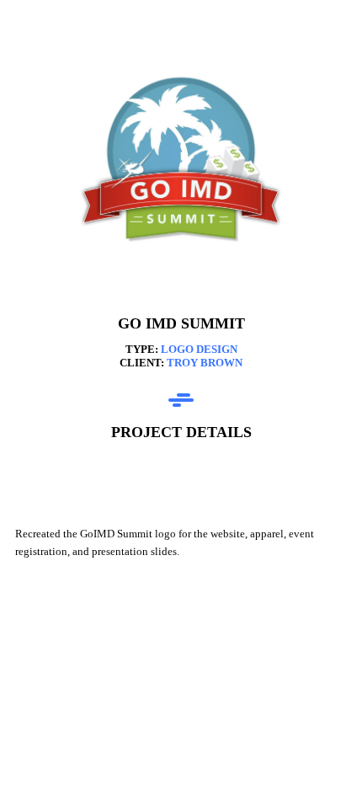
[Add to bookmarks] (286, 475)
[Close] (30, 30)
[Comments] (326, 475)
